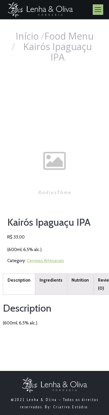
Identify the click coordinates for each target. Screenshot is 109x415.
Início (27, 36)
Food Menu (69, 36)
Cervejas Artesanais (45, 260)
